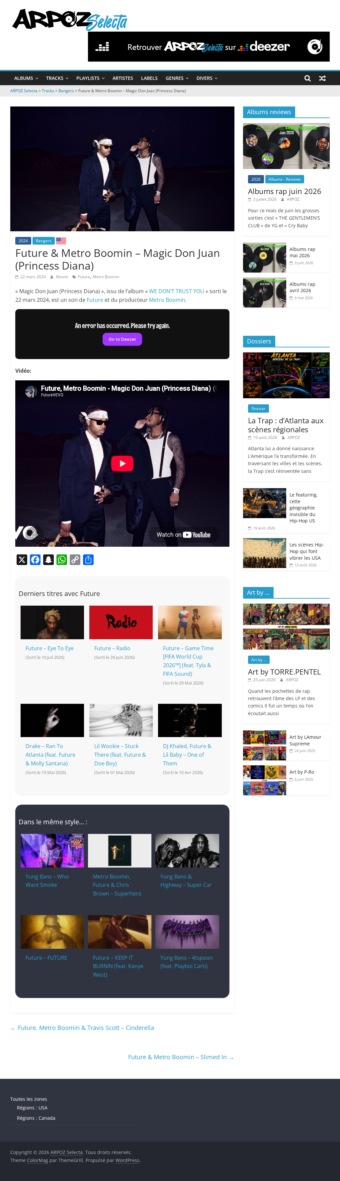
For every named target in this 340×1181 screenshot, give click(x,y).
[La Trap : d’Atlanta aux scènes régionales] (286, 356)
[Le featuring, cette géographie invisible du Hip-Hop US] (264, 492)
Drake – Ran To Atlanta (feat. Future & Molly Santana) (50, 754)
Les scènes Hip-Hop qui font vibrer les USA (307, 551)
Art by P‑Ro (302, 772)
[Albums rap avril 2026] (264, 281)
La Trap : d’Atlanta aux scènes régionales (286, 424)
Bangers (43, 241)
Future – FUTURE (46, 957)
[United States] (61, 240)
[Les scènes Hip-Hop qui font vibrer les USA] (264, 541)
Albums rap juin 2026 (284, 191)
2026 (256, 179)
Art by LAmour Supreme (305, 740)
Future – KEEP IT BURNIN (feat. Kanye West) (118, 966)
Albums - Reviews (285, 179)
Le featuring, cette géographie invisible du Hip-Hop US (304, 508)
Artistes (123, 78)
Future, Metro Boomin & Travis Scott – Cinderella (82, 1028)
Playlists (88, 78)
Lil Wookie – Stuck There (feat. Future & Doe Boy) (120, 754)
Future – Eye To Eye (50, 648)
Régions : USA (32, 1107)
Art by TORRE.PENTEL (284, 672)
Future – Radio (112, 648)
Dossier (258, 408)
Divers (204, 78)
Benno (62, 277)
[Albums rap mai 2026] (264, 246)
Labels (149, 78)
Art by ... (258, 660)
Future (84, 277)
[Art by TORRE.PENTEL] (286, 607)
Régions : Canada (36, 1118)
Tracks (54, 78)
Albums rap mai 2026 (302, 252)
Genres (175, 78)
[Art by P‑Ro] (264, 769)
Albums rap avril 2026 (302, 287)
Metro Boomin (106, 277)
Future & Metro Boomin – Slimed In (181, 1057)
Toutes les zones (28, 1099)
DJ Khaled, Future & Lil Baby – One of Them (187, 754)
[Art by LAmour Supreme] (264, 734)
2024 (23, 241)
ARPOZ (293, 199)
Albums (23, 78)
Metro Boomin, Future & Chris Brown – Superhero (117, 885)
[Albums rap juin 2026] (286, 126)
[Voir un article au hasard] (322, 78)
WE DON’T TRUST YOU (176, 291)
